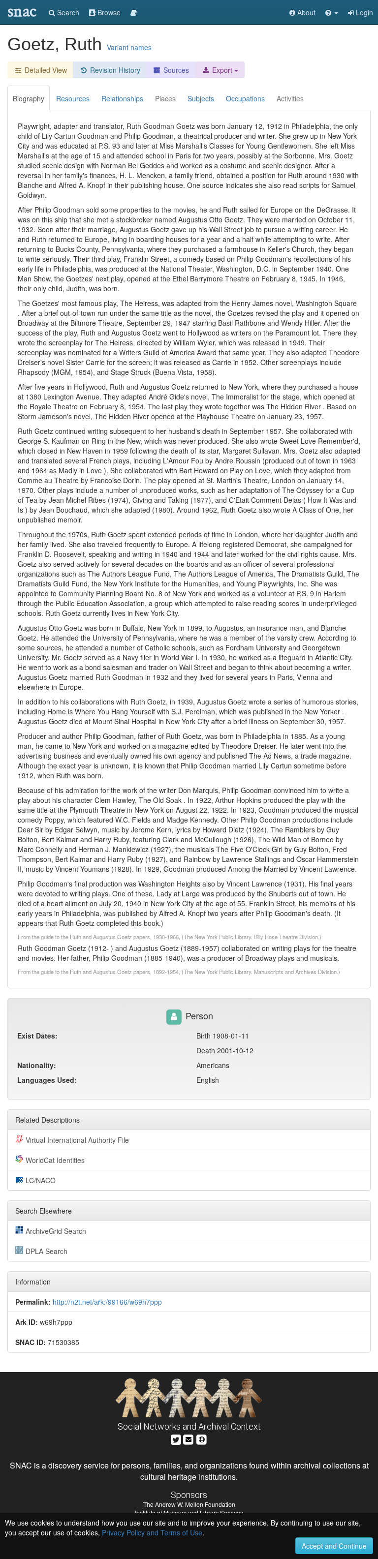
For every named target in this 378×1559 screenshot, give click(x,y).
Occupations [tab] (245, 98)
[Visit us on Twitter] (176, 1439)
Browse (108, 12)
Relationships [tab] (122, 98)
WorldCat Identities (55, 1160)
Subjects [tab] (201, 98)
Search (67, 12)
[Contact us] (188, 1439)
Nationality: (36, 1065)
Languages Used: (47, 1080)
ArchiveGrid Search (56, 1231)
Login (363, 12)
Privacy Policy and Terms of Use (152, 1532)
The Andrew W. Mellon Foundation (189, 1504)
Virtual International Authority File (77, 1140)
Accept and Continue (334, 1546)
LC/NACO (41, 1180)
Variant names (129, 47)
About (305, 12)
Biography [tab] (28, 98)
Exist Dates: (37, 1035)
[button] (331, 12)
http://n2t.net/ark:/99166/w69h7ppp (107, 1302)
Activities (290, 98)
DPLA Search (46, 1251)
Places (165, 98)
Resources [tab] (73, 98)
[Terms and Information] (202, 1439)
